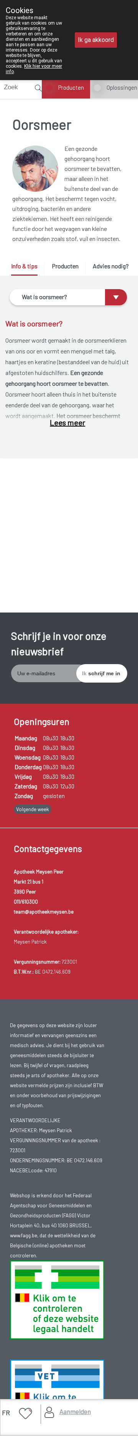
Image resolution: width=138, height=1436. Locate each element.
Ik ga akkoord (96, 40)
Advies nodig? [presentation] (111, 265)
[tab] (27, 269)
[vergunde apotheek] (57, 1299)
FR (6, 1412)
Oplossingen (122, 87)
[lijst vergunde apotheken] (57, 1398)
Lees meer (67, 422)
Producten (71, 87)
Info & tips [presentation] (24, 265)
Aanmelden (75, 1411)
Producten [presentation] (65, 265)
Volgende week (32, 809)
